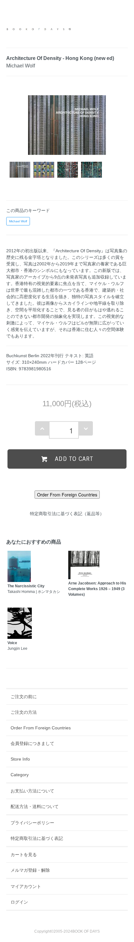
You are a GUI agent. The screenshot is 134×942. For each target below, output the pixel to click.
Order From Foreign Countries (41, 727)
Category (20, 774)
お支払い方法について (32, 790)
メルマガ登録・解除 (30, 870)
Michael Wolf (18, 221)
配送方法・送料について (35, 806)
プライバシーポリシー (32, 822)
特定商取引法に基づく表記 (37, 838)
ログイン (19, 902)
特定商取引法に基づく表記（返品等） (67, 513)
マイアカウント (26, 886)
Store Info (20, 759)
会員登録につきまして (32, 743)
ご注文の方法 (24, 712)
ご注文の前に (24, 696)
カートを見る (24, 854)
